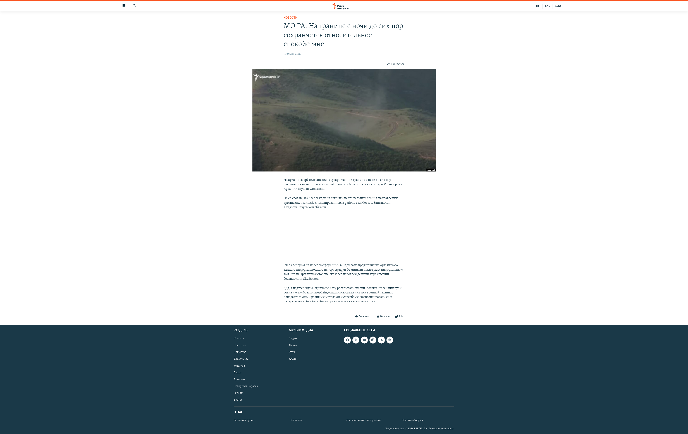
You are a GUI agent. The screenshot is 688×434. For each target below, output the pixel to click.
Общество (240, 352)
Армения (239, 379)
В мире (238, 399)
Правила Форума (412, 420)
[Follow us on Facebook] (347, 340)
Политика (240, 345)
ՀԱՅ (558, 6)
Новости (290, 17)
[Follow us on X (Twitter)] (355, 340)
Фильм (293, 345)
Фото (292, 352)
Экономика (241, 359)
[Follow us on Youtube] (364, 340)
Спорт (237, 372)
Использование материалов (363, 420)
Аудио (293, 359)
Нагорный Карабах (246, 386)
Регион (238, 393)
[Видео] (537, 6)
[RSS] (381, 340)
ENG (547, 6)
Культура (239, 365)
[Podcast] (389, 340)
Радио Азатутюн (244, 420)
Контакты (296, 420)
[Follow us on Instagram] (372, 340)
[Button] (395, 64)
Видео (293, 338)
